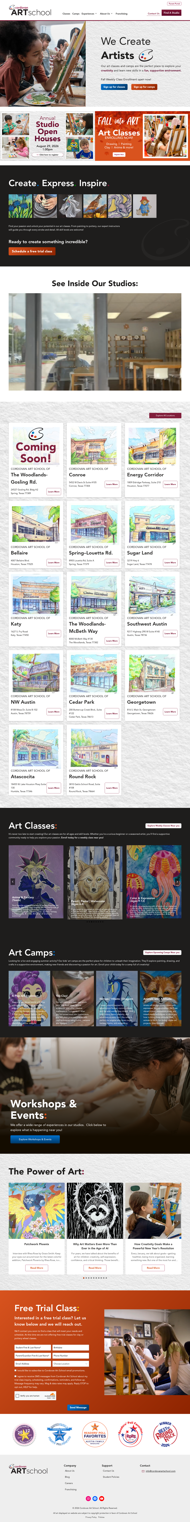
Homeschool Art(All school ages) (140, 901)
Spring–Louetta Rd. (91, 553)
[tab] (87, 922)
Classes (66, 13)
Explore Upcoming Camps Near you (162, 952)
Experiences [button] (88, 13)
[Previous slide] (13, 881)
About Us (69, 1470)
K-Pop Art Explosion (25, 996)
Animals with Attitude (157, 999)
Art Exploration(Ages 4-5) (22, 901)
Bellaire (19, 553)
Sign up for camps (144, 86)
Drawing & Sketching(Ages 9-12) (84, 898)
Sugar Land (140, 553)
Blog (67, 1477)
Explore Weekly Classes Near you (163, 825)
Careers (69, 1483)
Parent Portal (174, 4)
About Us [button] (105, 13)
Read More (36, 1267)
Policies (101, 1517)
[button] (35, 1139)
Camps (75, 13)
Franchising (121, 13)
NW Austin (23, 702)
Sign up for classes (114, 86)
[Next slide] (177, 881)
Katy (16, 624)
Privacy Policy (91, 1517)
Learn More (54, 491)
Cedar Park (81, 702)
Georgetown (141, 702)
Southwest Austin (147, 624)
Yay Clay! (62, 996)
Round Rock (82, 776)
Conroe (77, 475)
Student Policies (111, 1477)
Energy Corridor (145, 475)
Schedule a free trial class (32, 251)
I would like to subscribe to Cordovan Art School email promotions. (51, 1370)
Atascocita (23, 776)
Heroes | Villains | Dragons (116, 999)
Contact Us (153, 13)
